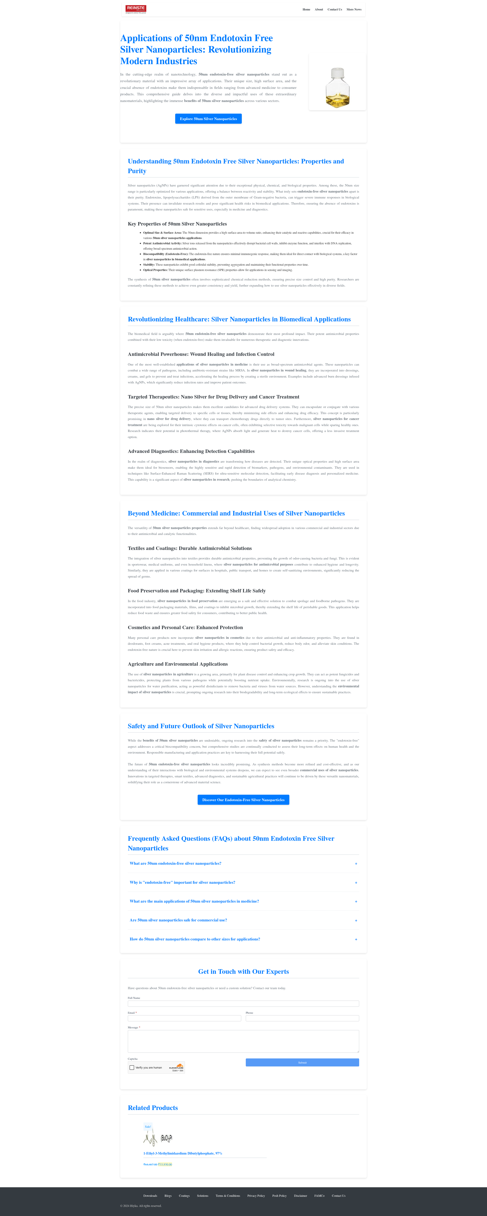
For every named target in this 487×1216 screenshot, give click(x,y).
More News (354, 9)
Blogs (168, 1196)
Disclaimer (300, 1196)
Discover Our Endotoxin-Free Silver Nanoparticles (243, 799)
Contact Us (335, 9)
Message (134, 1027)
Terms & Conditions (228, 1196)
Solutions (202, 1196)
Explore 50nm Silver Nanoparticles (208, 118)
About (319, 9)
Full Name (134, 998)
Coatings (184, 1196)
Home (306, 9)
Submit (302, 1062)
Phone (249, 1012)
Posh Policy (279, 1196)
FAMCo (319, 1196)
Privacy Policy (256, 1196)
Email (132, 1012)
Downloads (150, 1196)
